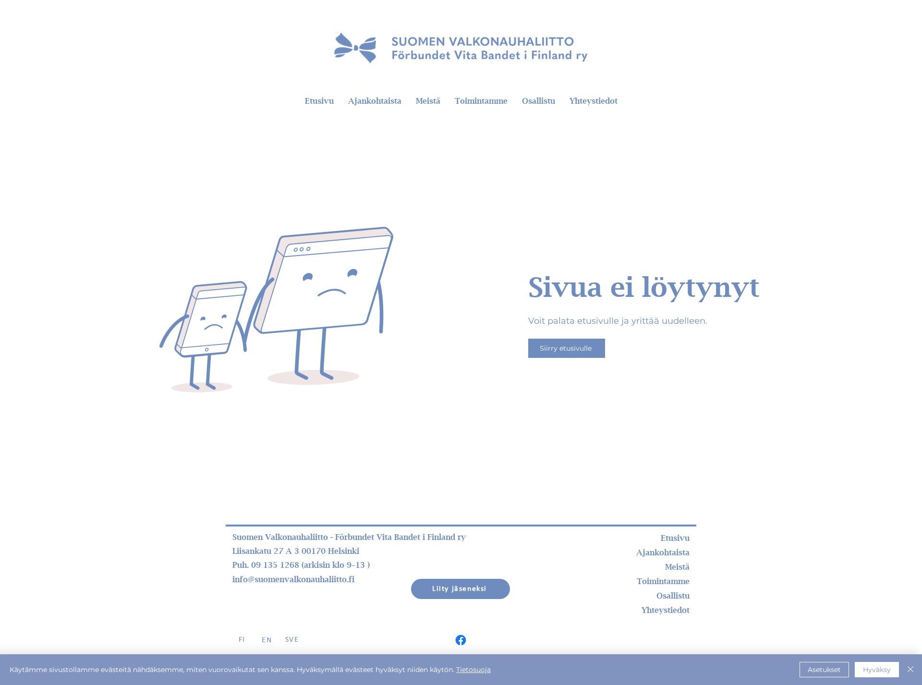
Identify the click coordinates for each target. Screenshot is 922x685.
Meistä (677, 567)
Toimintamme (663, 581)
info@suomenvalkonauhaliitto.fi (293, 579)
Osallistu (673, 595)
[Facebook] (461, 640)
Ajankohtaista (663, 552)
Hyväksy (877, 669)
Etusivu (675, 538)
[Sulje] (910, 669)
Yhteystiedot (666, 610)
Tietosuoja (473, 669)
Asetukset (824, 669)
